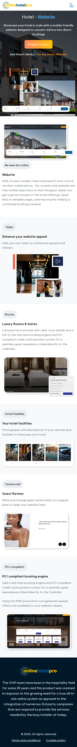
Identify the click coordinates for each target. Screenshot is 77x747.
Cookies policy (56, 740)
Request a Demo (38, 44)
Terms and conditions (26, 740)
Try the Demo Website (52, 54)
